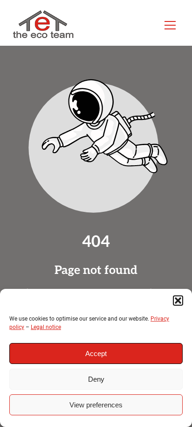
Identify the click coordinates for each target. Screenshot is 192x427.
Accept (96, 353)
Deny (96, 379)
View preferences (96, 405)
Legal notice (46, 327)
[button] (178, 300)
